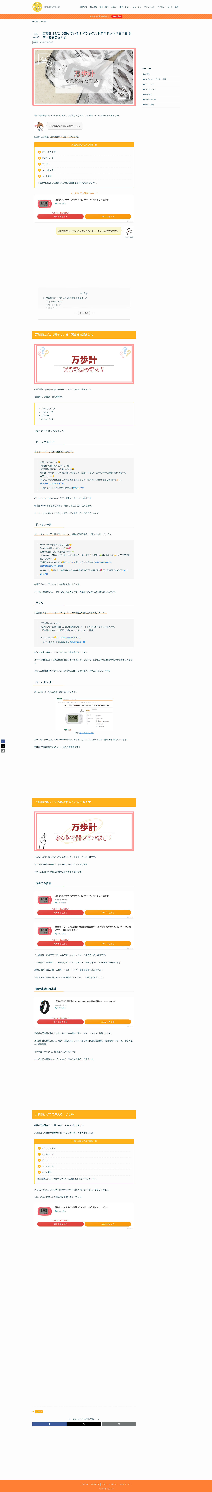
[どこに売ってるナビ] (37, 7)
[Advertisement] (84, 263)
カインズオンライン (86, 733)
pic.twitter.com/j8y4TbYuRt (51, 566)
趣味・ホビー (150, 99)
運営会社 (85, 1484)
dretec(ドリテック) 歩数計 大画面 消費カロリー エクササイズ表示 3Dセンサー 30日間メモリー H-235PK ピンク (93, 928)
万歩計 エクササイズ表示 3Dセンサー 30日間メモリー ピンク (82, 200)
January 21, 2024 (77, 642)
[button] (49, 1424)
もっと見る (84, 313)
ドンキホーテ (56, 305)
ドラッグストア (57, 302)
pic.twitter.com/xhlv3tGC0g (68, 637)
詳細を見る (117, 16)
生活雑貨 (39, 1411)
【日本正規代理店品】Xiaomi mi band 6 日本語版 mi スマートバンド (85, 1001)
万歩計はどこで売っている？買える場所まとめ (66, 298)
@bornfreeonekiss (103, 562)
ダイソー (54, 308)
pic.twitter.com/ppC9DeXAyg (52, 483)
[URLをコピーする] (119, 1424)
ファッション (150, 89)
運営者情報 (95, 1484)
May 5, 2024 (78, 488)
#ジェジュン (69, 562)
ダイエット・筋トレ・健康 (155, 79)
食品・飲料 (149, 105)
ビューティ (149, 84)
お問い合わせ (125, 1484)
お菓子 (148, 74)
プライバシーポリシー (110, 1484)
